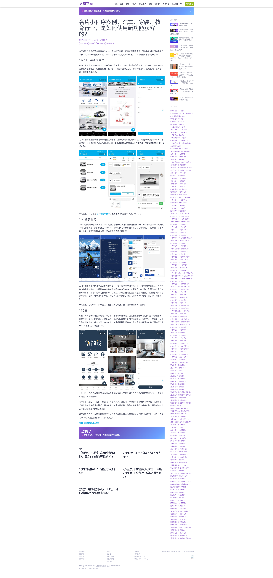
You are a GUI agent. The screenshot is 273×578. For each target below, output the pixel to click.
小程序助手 (174, 243)
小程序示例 (182, 333)
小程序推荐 (184, 297)
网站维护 (173, 495)
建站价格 (173, 365)
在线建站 (174, 197)
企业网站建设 (185, 151)
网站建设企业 (175, 481)
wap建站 (182, 124)
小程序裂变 (174, 341)
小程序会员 (174, 227)
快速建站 (180, 406)
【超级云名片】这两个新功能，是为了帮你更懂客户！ (97, 455)
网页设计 (181, 506)
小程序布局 (184, 265)
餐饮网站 (183, 535)
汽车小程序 (83, 43)
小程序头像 (174, 259)
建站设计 (189, 392)
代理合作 (157, 4)
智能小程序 (174, 435)
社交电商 (184, 465)
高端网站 (189, 538)
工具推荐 (173, 362)
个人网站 (182, 135)
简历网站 (181, 473)
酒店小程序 (174, 527)
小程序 (133, 4)
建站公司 (181, 365)
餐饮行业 (173, 538)
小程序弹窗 (174, 284)
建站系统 (174, 389)
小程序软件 (174, 351)
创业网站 (181, 170)
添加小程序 (183, 446)
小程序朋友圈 (184, 308)
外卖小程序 (174, 200)
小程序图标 (183, 254)
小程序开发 (184, 270)
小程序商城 (183, 251)
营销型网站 (174, 514)
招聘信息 (81, 554)
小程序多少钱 (184, 257)
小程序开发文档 (175, 278)
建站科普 (174, 387)
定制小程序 (174, 208)
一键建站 (184, 127)
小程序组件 (174, 338)
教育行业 (181, 425)
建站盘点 (173, 384)
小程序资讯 (103, 40)
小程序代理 (174, 219)
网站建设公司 (186, 481)
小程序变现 (183, 246)
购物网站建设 (182, 522)
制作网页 (173, 176)
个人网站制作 (175, 138)
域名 (181, 197)
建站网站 (182, 389)
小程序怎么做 (184, 284)
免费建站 (189, 4)
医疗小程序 (183, 178)
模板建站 (181, 441)
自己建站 (173, 511)
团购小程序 (174, 111)
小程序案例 (109, 43)
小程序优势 (174, 224)
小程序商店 (174, 254)
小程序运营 (183, 351)
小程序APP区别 (184, 214)
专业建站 (173, 132)
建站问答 (189, 395)
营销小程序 (183, 514)
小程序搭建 (174, 303)
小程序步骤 (184, 316)
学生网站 (181, 205)
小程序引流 (183, 281)
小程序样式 (186, 311)
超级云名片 (142, 4)
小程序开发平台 (187, 276)
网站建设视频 (175, 487)
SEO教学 (181, 119)
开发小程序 (174, 397)
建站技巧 (182, 370)
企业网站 (187, 149)
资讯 (121, 4)
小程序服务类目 (175, 311)
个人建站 (174, 135)
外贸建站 (183, 200)
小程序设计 (183, 343)
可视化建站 (174, 184)
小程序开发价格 (175, 273)
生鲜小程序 (174, 454)
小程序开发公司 (187, 273)
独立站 (173, 452)
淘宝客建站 (174, 446)
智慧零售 (173, 433)
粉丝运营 (189, 473)
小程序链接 (174, 354)
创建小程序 (174, 173)
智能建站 (182, 435)
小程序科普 (183, 335)
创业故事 (173, 170)
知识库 (109, 554)
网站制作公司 (183, 476)
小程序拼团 (183, 292)
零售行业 (173, 530)
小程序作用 (183, 227)
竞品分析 (173, 473)
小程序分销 (183, 232)
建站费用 (173, 395)
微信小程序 (182, 400)
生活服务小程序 (182, 452)
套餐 (150, 4)
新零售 (182, 427)
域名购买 (187, 197)
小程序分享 (174, 232)
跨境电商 (183, 525)
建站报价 (173, 373)
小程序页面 (174, 357)
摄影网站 (178, 422)
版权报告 (183, 449)
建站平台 (182, 368)
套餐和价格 (110, 556)
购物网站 (173, 522)
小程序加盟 (184, 240)
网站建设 (182, 479)
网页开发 (173, 506)
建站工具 (174, 368)
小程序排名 (183, 295)
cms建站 (183, 121)
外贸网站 (174, 203)
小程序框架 (174, 314)
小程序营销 (183, 338)
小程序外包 (174, 257)
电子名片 (174, 462)
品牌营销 (174, 189)
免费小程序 (183, 157)
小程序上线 (174, 216)
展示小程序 (183, 357)
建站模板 (181, 378)
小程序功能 (174, 240)
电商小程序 (174, 457)
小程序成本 (185, 287)
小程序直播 (183, 330)
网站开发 (184, 487)
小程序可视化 (175, 249)
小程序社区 (174, 335)
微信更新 (181, 403)
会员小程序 (174, 154)
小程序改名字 (175, 305)
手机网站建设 (185, 411)
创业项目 (189, 170)
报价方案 (184, 414)
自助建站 (183, 508)
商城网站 (174, 195)
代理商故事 (174, 140)
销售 (181, 527)
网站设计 (174, 498)
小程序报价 (174, 292)
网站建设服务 (185, 484)
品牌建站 (173, 186)
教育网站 (173, 425)
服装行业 (173, 441)
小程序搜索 (183, 300)
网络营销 (173, 500)
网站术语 (181, 489)
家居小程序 (174, 214)
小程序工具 (174, 265)
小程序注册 (174, 319)
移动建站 (182, 471)
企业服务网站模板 (176, 149)
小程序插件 (174, 300)
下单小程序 (184, 130)
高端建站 (181, 538)
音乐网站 (181, 530)
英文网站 (187, 511)
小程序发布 (174, 246)
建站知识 (181, 384)
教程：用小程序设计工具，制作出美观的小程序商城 (98, 491)
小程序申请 (174, 327)
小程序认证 (174, 343)
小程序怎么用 (175, 287)
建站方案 (182, 376)
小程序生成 (174, 324)
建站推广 (181, 373)
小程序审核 (174, 262)
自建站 (180, 511)
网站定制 (109, 561)
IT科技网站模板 (175, 116)
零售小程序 (188, 527)
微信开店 (173, 403)
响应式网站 (174, 192)
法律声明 (81, 559)
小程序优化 (183, 224)
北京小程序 (174, 178)
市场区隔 (181, 362)
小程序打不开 (175, 289)
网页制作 (181, 500)
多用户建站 (183, 203)
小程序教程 (185, 305)
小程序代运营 (175, 222)
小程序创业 (174, 235)
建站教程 (174, 376)
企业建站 (174, 143)
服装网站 (182, 438)
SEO (184, 116)
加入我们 (175, 4)
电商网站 (174, 460)
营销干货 (174, 516)
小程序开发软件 (187, 278)
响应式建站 (183, 189)
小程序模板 (174, 316)
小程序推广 (174, 297)
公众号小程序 (186, 162)
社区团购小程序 (183, 468)
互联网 (183, 138)
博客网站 (182, 181)
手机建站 (184, 408)
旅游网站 (182, 430)
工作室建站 (182, 360)
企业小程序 (183, 140)
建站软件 (181, 395)
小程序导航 (183, 262)
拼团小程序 (182, 416)
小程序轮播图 (184, 349)
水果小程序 (174, 443)
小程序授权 (174, 295)
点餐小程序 (174, 449)
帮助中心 (166, 4)
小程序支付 (183, 303)
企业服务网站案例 (176, 146)
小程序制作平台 (186, 238)
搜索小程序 (174, 419)
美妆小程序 (174, 508)
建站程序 (182, 387)
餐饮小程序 (174, 535)
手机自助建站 (175, 414)
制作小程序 (183, 173)
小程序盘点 (174, 330)
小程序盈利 (183, 327)
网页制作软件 (175, 503)
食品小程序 (183, 533)
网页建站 (184, 503)
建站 (127, 4)
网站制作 (174, 476)
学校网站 (173, 205)
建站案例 (173, 378)
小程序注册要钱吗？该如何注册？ (142, 455)
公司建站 (173, 165)
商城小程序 (183, 192)
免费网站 (182, 159)
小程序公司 (183, 230)
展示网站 (173, 360)
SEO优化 (173, 119)
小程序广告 (184, 268)
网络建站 (182, 498)
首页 (116, 4)
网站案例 (174, 492)
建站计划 (181, 392)
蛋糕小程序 (174, 519)
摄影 (172, 422)
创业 (189, 167)
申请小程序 (183, 454)
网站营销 (181, 495)
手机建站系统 (175, 411)
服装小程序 (174, 438)
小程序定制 (183, 259)
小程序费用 (174, 346)
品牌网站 (181, 186)
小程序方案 (174, 308)
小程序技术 (185, 289)
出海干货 (173, 167)
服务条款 (81, 556)
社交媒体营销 (175, 465)
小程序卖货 (183, 243)
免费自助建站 (175, 162)
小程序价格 (185, 222)
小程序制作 (175, 238)
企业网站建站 (175, 151)
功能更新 (181, 176)
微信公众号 (183, 397)
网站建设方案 (175, 484)
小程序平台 (174, 268)
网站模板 (182, 492)
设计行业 (182, 519)
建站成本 (174, 370)
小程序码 (173, 333)
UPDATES (174, 121)
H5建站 (182, 111)
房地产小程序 (175, 408)
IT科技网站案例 (187, 113)
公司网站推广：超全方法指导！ (97, 471)
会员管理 (182, 154)
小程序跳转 (174, 349)
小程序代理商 (185, 219)
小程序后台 (174, 251)
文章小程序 (174, 427)
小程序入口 (174, 230)
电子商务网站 (183, 462)
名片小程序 (100, 43)
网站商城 (173, 479)
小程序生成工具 (185, 324)
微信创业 (173, 400)
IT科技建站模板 (175, 113)
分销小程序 (182, 167)
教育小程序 (187, 422)
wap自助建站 (175, 127)
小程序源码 (185, 322)
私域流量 (174, 471)
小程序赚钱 (184, 346)
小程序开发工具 (175, 276)
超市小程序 (174, 525)
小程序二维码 (184, 216)
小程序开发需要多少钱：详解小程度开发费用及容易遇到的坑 (142, 473)
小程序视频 (183, 341)
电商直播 (183, 457)
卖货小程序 (174, 181)
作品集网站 (174, 157)
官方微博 (137, 554)
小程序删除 (183, 235)
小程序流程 (184, 319)
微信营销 (189, 403)
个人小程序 (182, 132)
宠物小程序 (182, 211)
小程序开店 (174, 281)
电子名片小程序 (103, 213)
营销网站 (182, 516)
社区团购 (173, 468)
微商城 (173, 406)
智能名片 (91, 43)
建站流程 (182, 381)
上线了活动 (174, 130)
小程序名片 (185, 249)
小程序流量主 (175, 322)
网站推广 (173, 489)
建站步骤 (174, 381)
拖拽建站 (173, 416)
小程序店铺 (174, 270)
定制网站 (173, 211)
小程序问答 (183, 354)
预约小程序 (174, 533)
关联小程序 (182, 165)
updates (173, 124)
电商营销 (182, 460)
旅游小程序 (174, 430)
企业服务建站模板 (185, 143)
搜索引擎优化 (184, 419)
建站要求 (173, 392)
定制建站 (182, 208)
